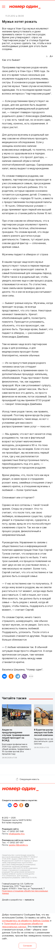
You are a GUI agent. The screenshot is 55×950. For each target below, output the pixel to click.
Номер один (25, 7)
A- (47, 56)
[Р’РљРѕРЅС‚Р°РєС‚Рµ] (4, 676)
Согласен (27, 946)
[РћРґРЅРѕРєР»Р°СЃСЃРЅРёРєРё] (11, 676)
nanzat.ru (29, 900)
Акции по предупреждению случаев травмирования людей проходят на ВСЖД (16, 735)
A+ (51, 56)
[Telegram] (17, 676)
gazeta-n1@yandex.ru (18, 845)
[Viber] (24, 676)
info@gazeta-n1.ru (17, 834)
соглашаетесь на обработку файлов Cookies (25, 920)
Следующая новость (29, 779)
